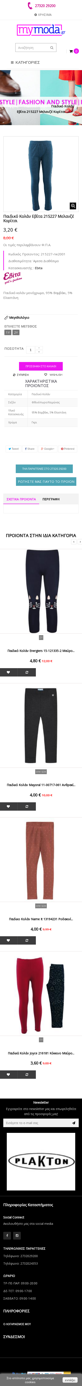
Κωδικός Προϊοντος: (24, 254)
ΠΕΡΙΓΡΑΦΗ (50, 499)
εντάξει (70, 1380)
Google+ (49, 448)
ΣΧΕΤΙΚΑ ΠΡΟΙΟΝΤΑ (21, 499)
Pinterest (68, 448)
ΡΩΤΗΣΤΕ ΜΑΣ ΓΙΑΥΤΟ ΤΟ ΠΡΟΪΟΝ (46, 481)
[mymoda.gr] (41, 30)
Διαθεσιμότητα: (20, 261)
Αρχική (13, 106)
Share (31, 448)
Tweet (15, 448)
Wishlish (55, 374)
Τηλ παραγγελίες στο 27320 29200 (44, 469)
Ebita (38, 268)
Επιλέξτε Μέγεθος (21, 326)
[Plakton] (41, 1161)
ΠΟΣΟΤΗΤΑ (13, 348)
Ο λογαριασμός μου (17, 1324)
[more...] (12, 278)
